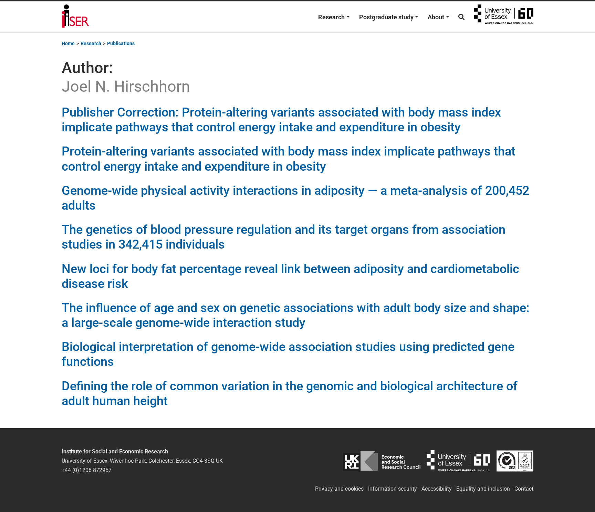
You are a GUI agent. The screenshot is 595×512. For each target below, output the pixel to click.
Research (331, 17)
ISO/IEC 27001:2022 (515, 461)
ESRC (381, 461)
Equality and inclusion (483, 488)
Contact (523, 488)
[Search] (461, 17)
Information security (392, 488)
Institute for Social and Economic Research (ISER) (75, 16)
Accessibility (436, 488)
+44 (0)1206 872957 (87, 470)
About (436, 17)
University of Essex (503, 16)
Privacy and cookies (339, 488)
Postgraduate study (386, 17)
